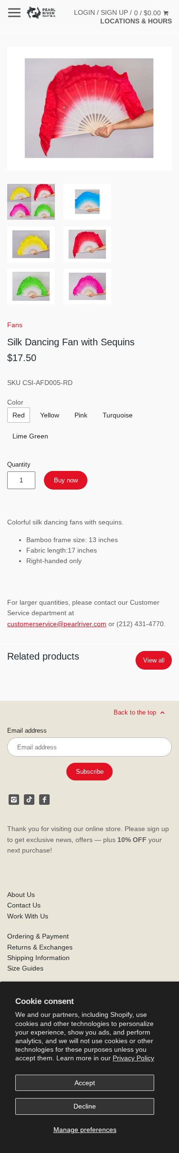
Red (18, 415)
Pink (80, 415)
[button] (89, 109)
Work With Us (27, 916)
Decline (85, 1106)
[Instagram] (14, 799)
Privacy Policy (133, 1058)
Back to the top (136, 712)
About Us (21, 894)
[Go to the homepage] (41, 13)
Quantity (19, 464)
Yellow (49, 415)
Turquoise (118, 415)
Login (84, 12)
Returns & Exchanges (40, 947)
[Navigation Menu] (14, 12)
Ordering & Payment (38, 936)
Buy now (66, 480)
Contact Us (24, 905)
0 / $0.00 (148, 13)
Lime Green (30, 436)
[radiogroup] (18, 415)
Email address (27, 730)
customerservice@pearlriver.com (56, 624)
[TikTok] (29, 799)
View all (154, 660)
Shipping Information (38, 957)
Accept (84, 1083)
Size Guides (25, 968)
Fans (14, 325)
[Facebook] (44, 799)
